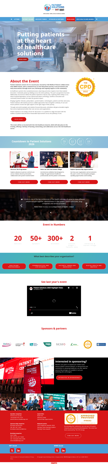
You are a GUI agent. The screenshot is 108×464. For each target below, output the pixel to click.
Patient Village (28, 2)
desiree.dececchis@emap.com (19, 419)
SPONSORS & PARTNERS (56, 2)
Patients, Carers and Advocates (67, 266)
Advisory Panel (41, 417)
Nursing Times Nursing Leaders (46, 427)
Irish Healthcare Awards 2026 (46, 425)
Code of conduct (14, 457)
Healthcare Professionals (14, 266)
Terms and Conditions (24, 457)
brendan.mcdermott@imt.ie (18, 429)
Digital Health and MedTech (94, 266)
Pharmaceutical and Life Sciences (40, 266)
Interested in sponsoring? (69, 377)
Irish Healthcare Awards (85, 2)
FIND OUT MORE (24, 182)
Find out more (73, 435)
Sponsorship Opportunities (45, 419)
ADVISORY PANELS (41, 2)
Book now (70, 2)
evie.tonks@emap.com (16, 440)
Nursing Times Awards (43, 429)
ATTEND (17, 2)
